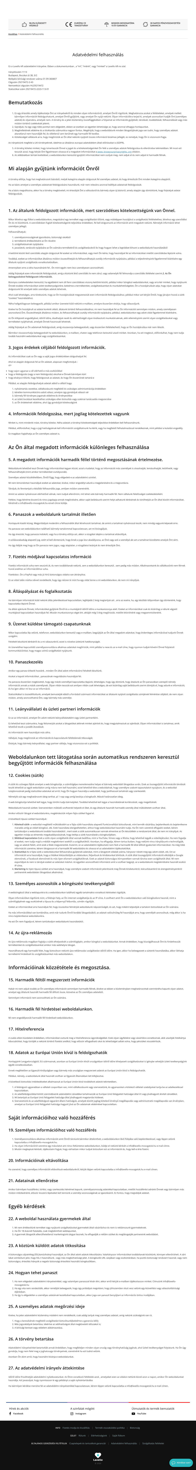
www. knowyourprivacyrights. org (114, 151)
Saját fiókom (118, 1435)
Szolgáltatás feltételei (153, 1443)
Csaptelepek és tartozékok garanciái (87, 1443)
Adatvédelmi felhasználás (124, 1443)
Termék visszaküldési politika (109, 1427)
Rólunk (82, 1435)
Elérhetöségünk (99, 1435)
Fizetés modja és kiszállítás (76, 1427)
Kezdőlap (12, 34)
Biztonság (135, 1427)
